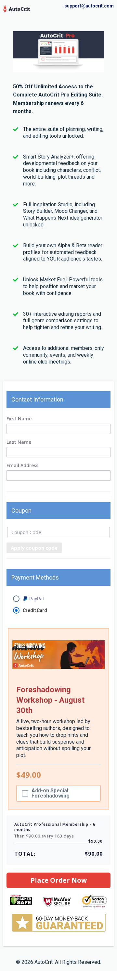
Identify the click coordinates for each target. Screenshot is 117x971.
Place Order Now (59, 880)
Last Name (18, 442)
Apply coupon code (34, 547)
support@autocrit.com (89, 5)
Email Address (22, 465)
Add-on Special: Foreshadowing (51, 793)
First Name (19, 419)
